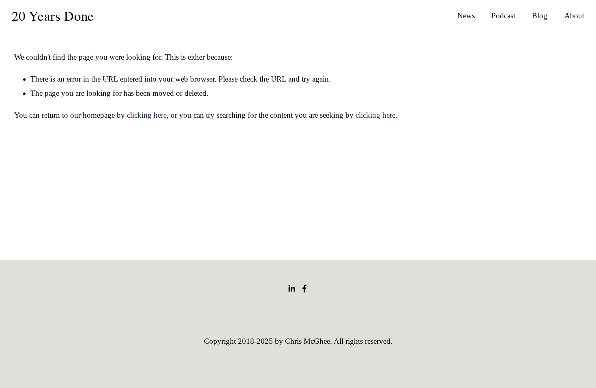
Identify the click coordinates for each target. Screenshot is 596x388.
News (466, 15)
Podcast (503, 15)
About (574, 15)
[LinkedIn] (291, 289)
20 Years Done (53, 15)
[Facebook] (304, 289)
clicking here (147, 115)
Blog (539, 15)
